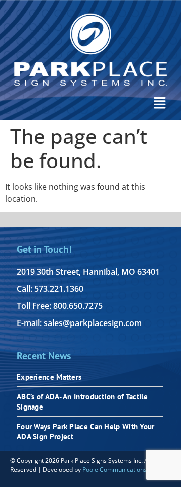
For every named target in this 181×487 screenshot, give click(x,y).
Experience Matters (49, 377)
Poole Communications (114, 469)
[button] (160, 103)
